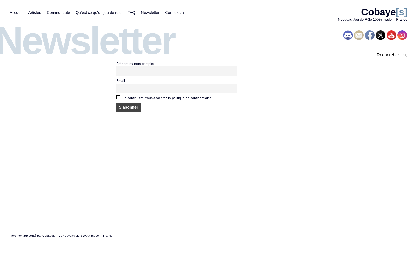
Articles (34, 13)
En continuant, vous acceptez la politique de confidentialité (166, 98)
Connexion (174, 13)
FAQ (131, 13)
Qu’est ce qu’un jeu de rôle (99, 13)
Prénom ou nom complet (135, 64)
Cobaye (384, 12)
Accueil (16, 13)
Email (120, 81)
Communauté (58, 13)
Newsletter (150, 13)
